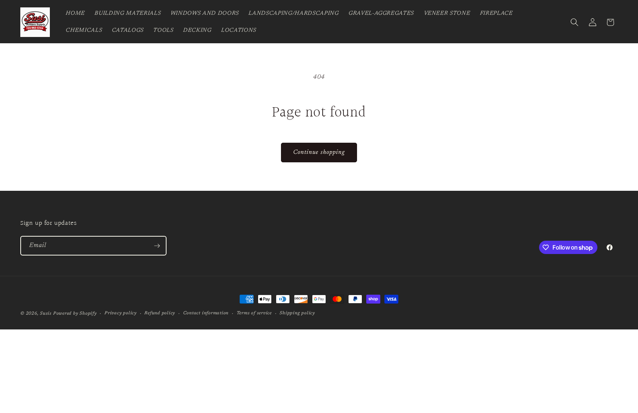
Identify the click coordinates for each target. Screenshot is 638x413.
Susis (46, 313)
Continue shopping (319, 152)
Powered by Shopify (75, 313)
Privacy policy (120, 313)
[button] (574, 22)
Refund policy (159, 313)
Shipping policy (297, 313)
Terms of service (254, 313)
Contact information (206, 313)
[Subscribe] (157, 246)
